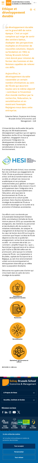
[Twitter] (18, 412)
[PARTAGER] (34, 9)
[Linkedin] (6, 412)
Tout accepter (19, 446)
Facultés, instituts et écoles (14, 400)
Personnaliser (19, 452)
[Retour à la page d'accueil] (18, 3)
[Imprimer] (31, 9)
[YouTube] (14, 412)
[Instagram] (10, 412)
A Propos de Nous (10, 393)
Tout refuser (19, 457)
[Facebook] (2, 412)
